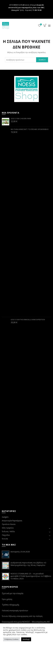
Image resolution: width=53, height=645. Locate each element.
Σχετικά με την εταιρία (12, 593)
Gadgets (5, 517)
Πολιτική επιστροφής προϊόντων (15, 610)
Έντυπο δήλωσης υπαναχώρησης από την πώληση (22, 616)
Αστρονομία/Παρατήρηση (12, 520)
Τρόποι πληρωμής (10, 604)
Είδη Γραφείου (8, 528)
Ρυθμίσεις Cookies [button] (11, 639)
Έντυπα (5, 538)
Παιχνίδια (6, 535)
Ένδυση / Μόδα (8, 531)
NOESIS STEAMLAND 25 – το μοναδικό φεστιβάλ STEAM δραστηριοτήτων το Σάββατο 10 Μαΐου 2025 (30, 576)
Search (42, 60)
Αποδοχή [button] (26, 639)
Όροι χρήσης (7, 599)
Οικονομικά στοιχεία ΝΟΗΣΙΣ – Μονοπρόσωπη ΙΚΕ (26, 621)
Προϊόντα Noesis (9, 524)
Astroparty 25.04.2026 (20, 551)
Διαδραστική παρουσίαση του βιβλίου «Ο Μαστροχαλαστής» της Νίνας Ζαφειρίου (28, 563)
